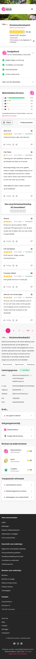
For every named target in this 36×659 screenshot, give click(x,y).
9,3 (28, 32)
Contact (4, 626)
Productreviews (26, 122)
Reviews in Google (8, 579)
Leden (4, 522)
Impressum (6, 633)
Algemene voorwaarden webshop (14, 549)
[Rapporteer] (31, 144)
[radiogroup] (17, 32)
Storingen (5, 629)
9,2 (31, 470)
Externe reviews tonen (9, 583)
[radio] (11, 32)
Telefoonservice (7, 564)
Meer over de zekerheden (11, 82)
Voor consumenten (8, 538)
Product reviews (7, 587)
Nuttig (8, 144)
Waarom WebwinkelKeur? (11, 530)
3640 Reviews (15, 452)
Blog (3, 622)
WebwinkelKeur (15, 450)
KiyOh (12, 459)
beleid (26, 651)
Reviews (4, 575)
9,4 (31, 451)
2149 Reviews (14, 462)
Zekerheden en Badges (10, 534)
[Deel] (16, 144)
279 (28, 330)
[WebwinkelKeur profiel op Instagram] (18, 643)
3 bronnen (14, 38)
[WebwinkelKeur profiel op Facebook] (14, 643)
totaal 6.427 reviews (17, 35)
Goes (20, 381)
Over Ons (5, 618)
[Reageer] (13, 144)
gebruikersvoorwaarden (9, 116)
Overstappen (6, 591)
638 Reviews (14, 471)
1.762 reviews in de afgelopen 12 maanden (20, 41)
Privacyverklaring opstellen (11, 553)
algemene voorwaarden (18, 654)
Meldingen (5, 526)
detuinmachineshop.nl (17, 28)
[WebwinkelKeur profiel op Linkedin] (22, 643)
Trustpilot (13, 469)
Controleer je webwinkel (10, 560)
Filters (8, 122)
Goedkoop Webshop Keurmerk (12, 556)
